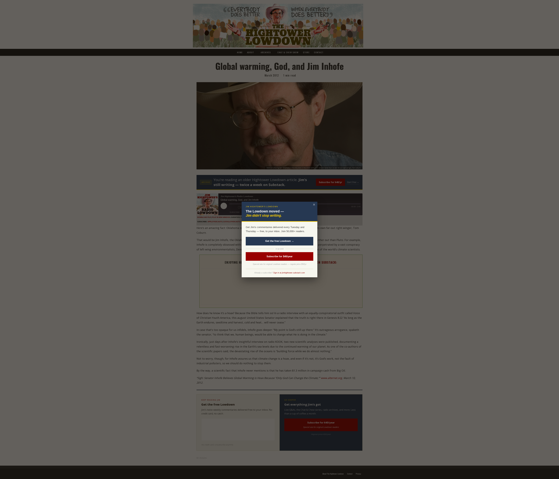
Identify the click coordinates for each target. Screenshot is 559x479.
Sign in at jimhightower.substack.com (289, 273)
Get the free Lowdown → (279, 241)
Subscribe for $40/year (280, 256)
